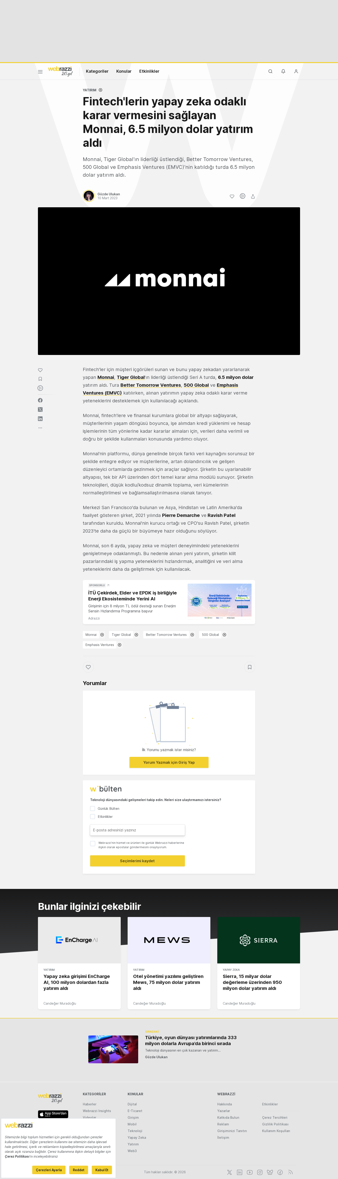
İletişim (223, 1137)
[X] (229, 1172)
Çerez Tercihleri (274, 1117)
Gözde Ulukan (156, 1057)
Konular (124, 71)
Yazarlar (223, 1111)
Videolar (89, 1117)
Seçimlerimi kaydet (137, 861)
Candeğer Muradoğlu (59, 1003)
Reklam (223, 1124)
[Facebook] (279, 1172)
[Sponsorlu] (220, 602)
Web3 (132, 1151)
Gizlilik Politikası (275, 1124)
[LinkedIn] (239, 1172)
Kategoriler (97, 71)
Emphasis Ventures (100, 645)
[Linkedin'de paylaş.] (40, 418)
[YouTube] (249, 1172)
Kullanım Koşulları (276, 1131)
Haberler (89, 1104)
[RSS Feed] (289, 1172)
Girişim (133, 1117)
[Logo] (60, 71)
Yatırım (89, 90)
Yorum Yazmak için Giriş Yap (169, 762)
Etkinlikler (149, 71)
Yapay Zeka (231, 969)
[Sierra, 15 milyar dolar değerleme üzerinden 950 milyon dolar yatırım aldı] (258, 940)
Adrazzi (94, 618)
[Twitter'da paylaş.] (40, 409)
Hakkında (224, 1104)
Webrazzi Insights (97, 1111)
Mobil (132, 1124)
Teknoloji (135, 1131)
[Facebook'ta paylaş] (40, 400)
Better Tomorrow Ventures (150, 385)
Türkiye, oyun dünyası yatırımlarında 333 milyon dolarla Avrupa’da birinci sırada (191, 1040)
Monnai (105, 377)
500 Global (196, 385)
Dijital (132, 1104)
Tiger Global (131, 377)
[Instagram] (259, 1172)
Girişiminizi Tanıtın (232, 1131)
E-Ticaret (135, 1111)
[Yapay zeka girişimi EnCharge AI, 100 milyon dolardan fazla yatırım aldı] (79, 940)
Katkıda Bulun (228, 1117)
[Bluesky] (269, 1172)
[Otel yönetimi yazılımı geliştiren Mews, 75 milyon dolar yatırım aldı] (169, 940)
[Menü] (40, 72)
